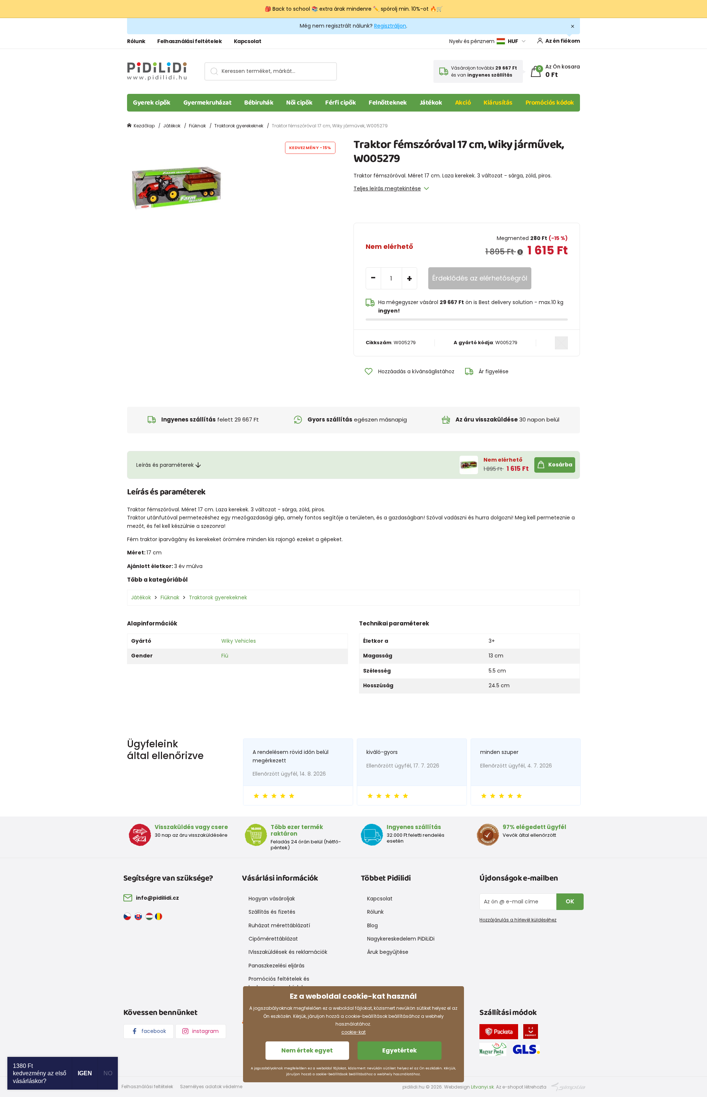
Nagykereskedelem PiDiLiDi (401, 938)
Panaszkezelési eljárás (277, 965)
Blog (372, 925)
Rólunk (136, 41)
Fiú (224, 655)
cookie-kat (353, 1032)
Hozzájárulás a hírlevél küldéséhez (517, 920)
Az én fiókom (562, 41)
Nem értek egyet (307, 1050)
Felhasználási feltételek (189, 41)
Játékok (431, 103)
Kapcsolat (247, 41)
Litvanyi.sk (482, 1087)
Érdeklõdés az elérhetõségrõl (479, 278)
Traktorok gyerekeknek (238, 126)
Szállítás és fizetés (272, 912)
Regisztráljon (390, 25)
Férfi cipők (340, 103)
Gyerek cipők (151, 103)
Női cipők (299, 103)
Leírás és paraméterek (165, 465)
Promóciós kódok (549, 103)
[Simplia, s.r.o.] (568, 1086)
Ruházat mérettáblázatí (279, 925)
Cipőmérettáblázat (273, 938)
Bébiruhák (258, 103)
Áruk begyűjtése (387, 952)
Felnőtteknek (388, 103)
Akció (463, 103)
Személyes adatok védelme (211, 1086)
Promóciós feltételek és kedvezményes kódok (279, 983)
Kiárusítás (498, 103)
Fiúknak (197, 126)
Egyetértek (399, 1050)
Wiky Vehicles (238, 641)
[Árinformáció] (520, 252)
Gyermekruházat (207, 103)
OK (570, 901)
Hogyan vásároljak (272, 898)
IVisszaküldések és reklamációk (288, 952)
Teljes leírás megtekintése (387, 188)
